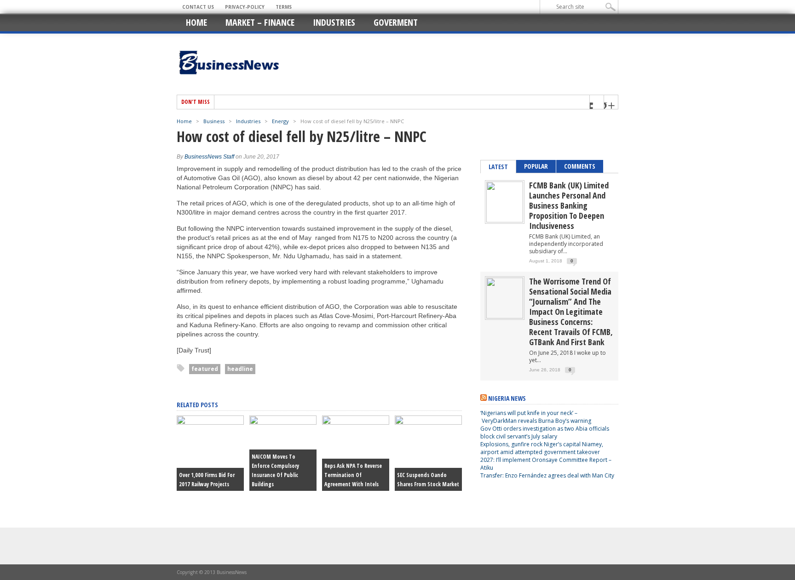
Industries (334, 22)
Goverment (396, 22)
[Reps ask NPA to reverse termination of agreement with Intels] (355, 422)
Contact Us (198, 7)
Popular (536, 166)
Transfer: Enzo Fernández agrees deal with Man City (547, 475)
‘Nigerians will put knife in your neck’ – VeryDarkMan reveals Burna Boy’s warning (535, 417)
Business (214, 121)
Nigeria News (507, 398)
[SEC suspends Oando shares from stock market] (428, 422)
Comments (579, 166)
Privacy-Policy (245, 7)
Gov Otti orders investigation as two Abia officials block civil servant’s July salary (544, 432)
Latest (498, 166)
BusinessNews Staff (209, 157)
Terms (284, 7)
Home (196, 22)
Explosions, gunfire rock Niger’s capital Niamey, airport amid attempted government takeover (541, 448)
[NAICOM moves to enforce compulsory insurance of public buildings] (283, 422)
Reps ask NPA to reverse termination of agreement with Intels (353, 475)
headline (240, 369)
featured (204, 369)
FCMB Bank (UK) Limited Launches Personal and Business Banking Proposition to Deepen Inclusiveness (569, 205)
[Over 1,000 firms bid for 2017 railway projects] (210, 422)
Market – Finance (259, 22)
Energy (280, 121)
